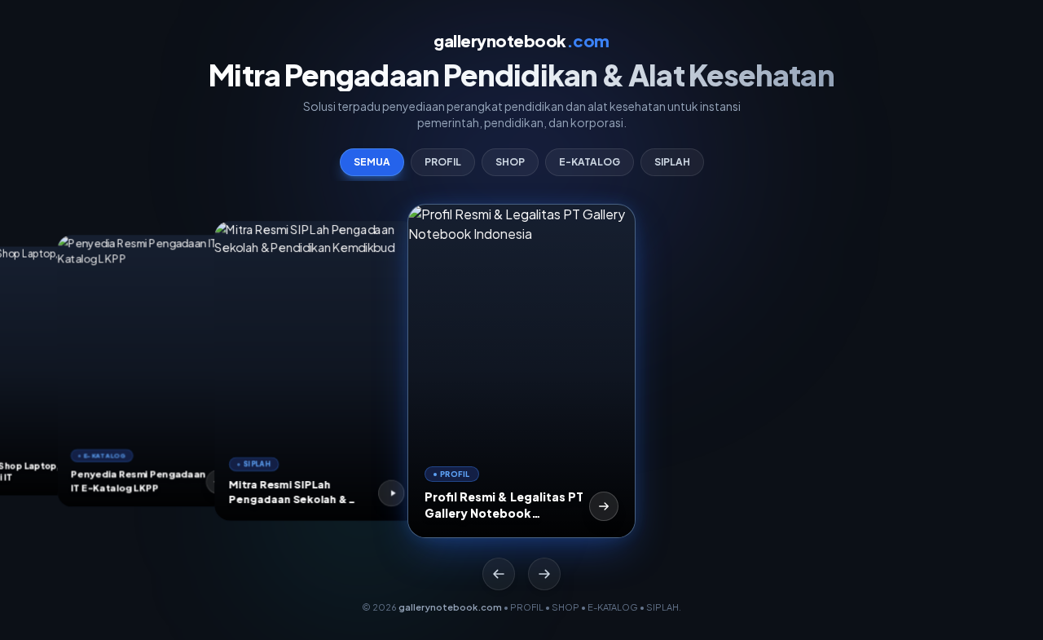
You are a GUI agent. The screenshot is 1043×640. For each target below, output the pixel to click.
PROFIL (443, 162)
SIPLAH (672, 162)
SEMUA (372, 162)
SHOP (510, 162)
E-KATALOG (589, 162)
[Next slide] (544, 574)
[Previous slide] (498, 574)
